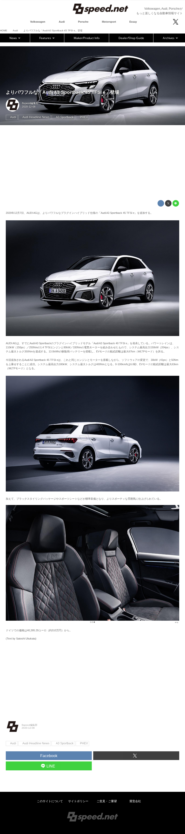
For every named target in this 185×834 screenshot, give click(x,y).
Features (45, 38)
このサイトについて (50, 801)
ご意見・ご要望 (107, 801)
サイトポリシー (78, 801)
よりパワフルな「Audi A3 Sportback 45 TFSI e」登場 (62, 92)
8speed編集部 (30, 103)
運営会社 (135, 801)
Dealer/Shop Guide (131, 38)
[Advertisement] (92, 162)
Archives (169, 38)
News (13, 38)
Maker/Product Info (86, 38)
